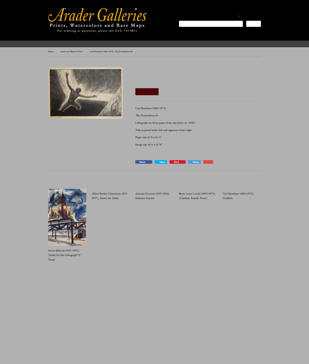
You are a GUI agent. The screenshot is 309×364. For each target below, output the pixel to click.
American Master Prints (71, 51)
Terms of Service (111, 349)
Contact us (265, 43)
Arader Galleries (62, 359)
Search (51, 349)
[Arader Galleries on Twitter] (50, 334)
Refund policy (54, 354)
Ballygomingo (288, 43)
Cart (254, 24)
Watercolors (148, 43)
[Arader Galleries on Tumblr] (74, 334)
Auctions (230, 43)
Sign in (234, 16)
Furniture (172, 43)
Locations (212, 43)
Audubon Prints (74, 43)
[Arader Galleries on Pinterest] (66, 334)
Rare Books (194, 43)
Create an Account (251, 16)
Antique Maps (102, 43)
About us (247, 43)
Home (50, 51)
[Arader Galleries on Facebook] (58, 334)
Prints (52, 43)
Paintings (125, 43)
